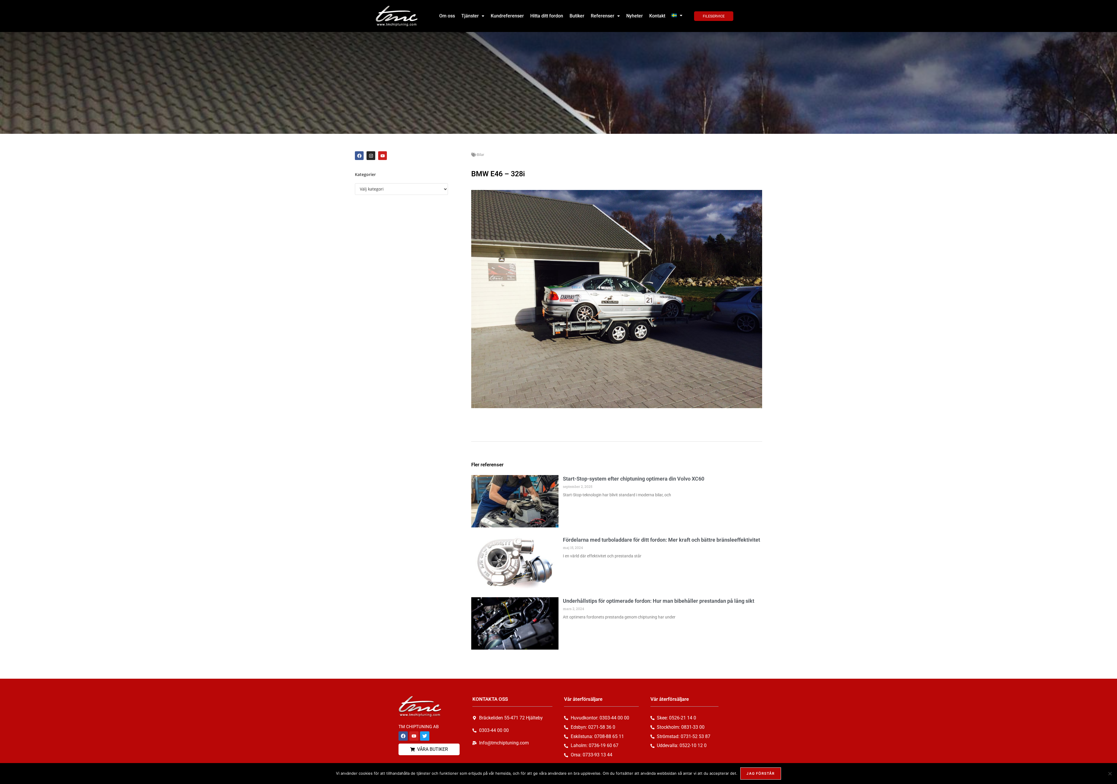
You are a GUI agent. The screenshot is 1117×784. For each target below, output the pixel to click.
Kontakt (657, 16)
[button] (473, 16)
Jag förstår (760, 773)
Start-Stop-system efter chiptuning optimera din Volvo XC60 (633, 479)
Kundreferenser (507, 16)
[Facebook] (359, 155)
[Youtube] (382, 155)
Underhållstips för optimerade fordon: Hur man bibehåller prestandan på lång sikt (658, 601)
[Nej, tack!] (1110, 773)
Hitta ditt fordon (546, 16)
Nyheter (634, 16)
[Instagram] (371, 155)
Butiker (577, 16)
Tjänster (470, 16)
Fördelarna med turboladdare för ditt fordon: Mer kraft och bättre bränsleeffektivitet (661, 540)
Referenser (602, 16)
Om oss (447, 16)
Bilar (480, 154)
